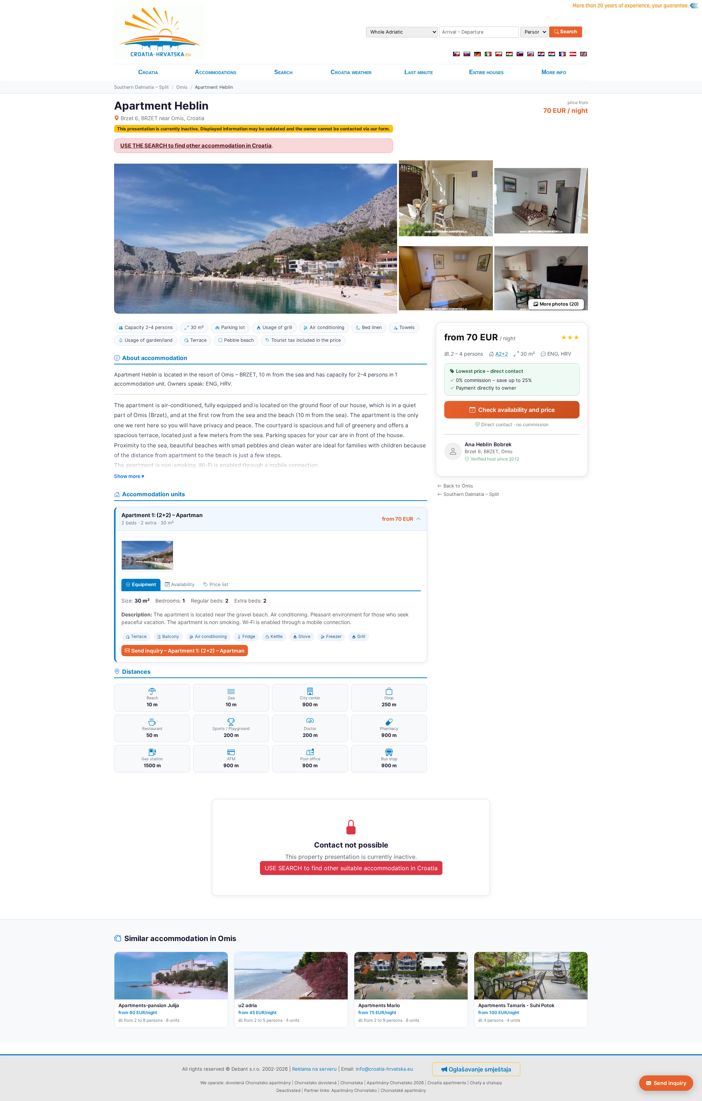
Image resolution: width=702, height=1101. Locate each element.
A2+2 (501, 354)
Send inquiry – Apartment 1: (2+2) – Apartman (188, 650)
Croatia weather (351, 72)
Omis (182, 87)
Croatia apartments (446, 1082)
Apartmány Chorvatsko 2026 (395, 1082)
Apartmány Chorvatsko (354, 1090)
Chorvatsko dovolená (315, 1082)
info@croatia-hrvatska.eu (384, 1068)
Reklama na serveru (314, 1068)
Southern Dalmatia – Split (141, 87)
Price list (219, 584)
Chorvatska (351, 1082)
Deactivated (288, 1090)
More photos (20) (559, 304)
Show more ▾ (129, 476)
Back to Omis (458, 486)
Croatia (148, 72)
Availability (183, 584)
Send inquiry (670, 1083)
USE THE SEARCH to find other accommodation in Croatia (196, 145)
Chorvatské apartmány (403, 1090)
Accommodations (215, 72)
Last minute (418, 72)
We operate (211, 1082)
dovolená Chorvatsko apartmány (258, 1082)
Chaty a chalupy (486, 1082)
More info (553, 72)
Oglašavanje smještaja (480, 1069)
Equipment (144, 584)
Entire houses (486, 72)
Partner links (316, 1090)
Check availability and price (516, 409)
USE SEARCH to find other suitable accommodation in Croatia (351, 868)
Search (568, 32)
